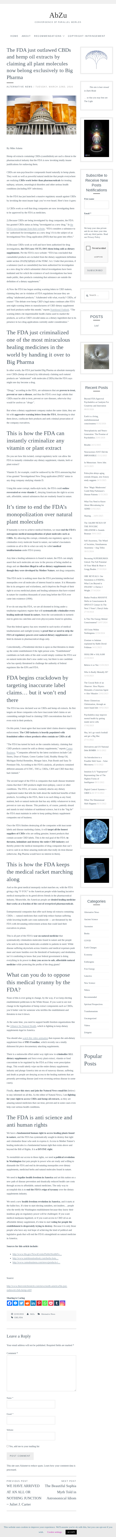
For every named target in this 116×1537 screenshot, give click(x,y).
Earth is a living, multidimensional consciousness (91, 420)
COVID (87, 940)
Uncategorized (90, 1018)
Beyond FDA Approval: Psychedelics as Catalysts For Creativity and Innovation (96, 402)
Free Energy (89, 969)
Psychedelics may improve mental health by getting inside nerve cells (95, 718)
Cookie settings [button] (54, 1532)
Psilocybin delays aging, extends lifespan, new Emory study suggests (96, 477)
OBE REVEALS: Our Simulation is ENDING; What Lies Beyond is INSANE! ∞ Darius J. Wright (94, 583)
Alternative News (19, 87)
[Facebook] (9, 1303)
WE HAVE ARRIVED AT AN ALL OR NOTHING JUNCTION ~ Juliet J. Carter (24, 1493)
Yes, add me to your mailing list (24, 1446)
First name (89, 199)
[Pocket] (50, 1303)
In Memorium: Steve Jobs (95, 462)
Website (10, 1430)
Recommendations (48, 36)
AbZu (58, 15)
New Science (89, 983)
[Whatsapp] (45, 1303)
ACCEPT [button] (71, 1532)
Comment (12, 1353)
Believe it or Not (91, 665)
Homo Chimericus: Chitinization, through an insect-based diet (95, 704)
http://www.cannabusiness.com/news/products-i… (36, 1262)
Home (14, 36)
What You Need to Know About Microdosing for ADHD (95, 505)
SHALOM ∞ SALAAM (94, 654)
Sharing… (88, 516)
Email (10, 1414)
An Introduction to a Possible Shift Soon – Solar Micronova (96, 761)
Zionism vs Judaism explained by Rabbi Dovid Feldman (95, 644)
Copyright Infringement (87, 36)
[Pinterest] (39, 1303)
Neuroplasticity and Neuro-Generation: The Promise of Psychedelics (96, 434)
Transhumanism (91, 1011)
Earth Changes (90, 948)
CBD (16, 1317)
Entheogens (89, 962)
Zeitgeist (88, 1032)
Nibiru (87, 990)
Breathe (87, 445)
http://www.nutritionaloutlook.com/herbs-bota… (35, 1258)
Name (10, 1398)
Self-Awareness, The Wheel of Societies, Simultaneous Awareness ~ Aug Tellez (96, 544)
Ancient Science (91, 919)
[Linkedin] (33, 1303)
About (26, 36)
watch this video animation (35, 1038)
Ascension (88, 926)
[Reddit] (27, 1303)
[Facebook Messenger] (15, 1303)
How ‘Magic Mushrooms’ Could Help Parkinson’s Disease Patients (95, 491)
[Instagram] (62, 1303)
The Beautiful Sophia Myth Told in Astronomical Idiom (60, 1490)
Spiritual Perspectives (93, 1004)
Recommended (90, 997)
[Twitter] (21, 1303)
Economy (88, 955)
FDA (21, 1317)
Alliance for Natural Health (23, 1026)
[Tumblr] (56, 1303)
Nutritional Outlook (59, 309)
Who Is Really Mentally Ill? (96, 672)
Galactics (88, 976)
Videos (87, 1025)
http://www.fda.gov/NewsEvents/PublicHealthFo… (37, 1254)
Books (86, 933)
